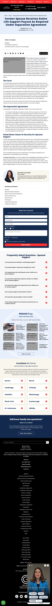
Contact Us (39, 1)
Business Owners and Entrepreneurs (13, 193)
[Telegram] (18, 53)
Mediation (26, 512)
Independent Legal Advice (26, 504)
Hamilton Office (26, 547)
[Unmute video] (30, 565)
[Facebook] (5, 53)
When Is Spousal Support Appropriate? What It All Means (43, 337)
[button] (26, 262)
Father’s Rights (26, 502)
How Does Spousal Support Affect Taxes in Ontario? (20, 328)
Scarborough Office (26, 554)
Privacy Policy (15, 237)
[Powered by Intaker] (41, 603)
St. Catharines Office (26, 557)
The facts (7, 42)
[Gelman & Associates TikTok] (16, 596)
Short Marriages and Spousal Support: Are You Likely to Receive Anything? (43, 328)
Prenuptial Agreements (26, 521)
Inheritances (26, 507)
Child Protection (9, 197)
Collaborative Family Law (11, 204)
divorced (37, 58)
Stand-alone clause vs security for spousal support (17, 46)
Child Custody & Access (10, 195)
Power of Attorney (26, 519)
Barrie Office (26, 540)
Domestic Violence (26, 497)
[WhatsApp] (13, 53)
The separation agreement (11, 44)
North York (31, 454)
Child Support (8, 200)
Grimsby (15, 454)
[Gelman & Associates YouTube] (21, 596)
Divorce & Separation (26, 495)
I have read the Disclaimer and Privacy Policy (16, 241)
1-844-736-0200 (28, 562)
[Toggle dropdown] (8, 1)
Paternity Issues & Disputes (26, 516)
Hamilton (19, 454)
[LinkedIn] (10, 53)
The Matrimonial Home (26, 528)
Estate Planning (26, 500)
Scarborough (38, 454)
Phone (12, 228)
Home (5, 15)
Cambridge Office (26, 542)
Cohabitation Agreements (11, 202)
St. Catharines (44, 454)
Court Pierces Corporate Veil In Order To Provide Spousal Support (20, 347)
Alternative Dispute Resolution (12, 191)
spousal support (30, 63)
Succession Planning (26, 526)
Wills (26, 533)
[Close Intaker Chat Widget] (48, 565)
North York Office (26, 552)
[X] (8, 53)
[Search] (47, 442)
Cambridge (9, 454)
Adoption (7, 189)
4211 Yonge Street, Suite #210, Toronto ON (26, 571)
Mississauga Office (26, 550)
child (45, 61)
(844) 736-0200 (11, 164)
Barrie (5, 454)
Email (8, 228)
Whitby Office (26, 559)
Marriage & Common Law (26, 509)
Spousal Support (26, 524)
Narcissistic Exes (26, 514)
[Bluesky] (21, 53)
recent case (30, 66)
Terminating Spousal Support (43, 346)
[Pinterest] (15, 53)
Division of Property (26, 493)
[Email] (23, 53)
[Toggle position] (45, 565)
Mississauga (25, 454)
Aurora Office (26, 538)
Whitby (27, 456)
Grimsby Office (26, 545)
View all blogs (26, 354)
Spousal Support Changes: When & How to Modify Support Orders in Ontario (20, 337)
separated (42, 58)
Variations (26, 531)
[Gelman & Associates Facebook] (26, 596)
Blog (10, 15)
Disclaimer (19, 602)
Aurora (45, 453)
